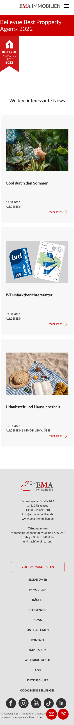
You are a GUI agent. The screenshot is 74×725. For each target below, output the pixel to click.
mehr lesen (56, 212)
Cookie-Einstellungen (37, 690)
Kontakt (38, 640)
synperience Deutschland (29, 717)
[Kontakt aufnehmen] (51, 714)
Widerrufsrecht (38, 660)
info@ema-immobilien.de (37, 514)
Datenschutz (37, 680)
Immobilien (38, 589)
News (37, 620)
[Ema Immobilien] (37, 6)
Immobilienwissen (37, 430)
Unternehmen (38, 630)
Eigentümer (37, 579)
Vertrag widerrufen (38, 566)
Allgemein (13, 206)
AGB (38, 670)
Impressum (37, 650)
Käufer (37, 600)
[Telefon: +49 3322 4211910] (63, 714)
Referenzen (38, 610)
